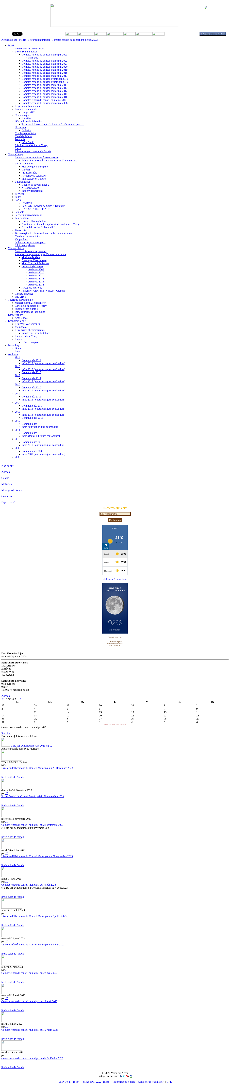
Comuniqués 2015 (31, 396)
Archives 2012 (36, 278)
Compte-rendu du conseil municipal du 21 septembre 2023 (32, 824)
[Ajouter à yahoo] (127, 1076)
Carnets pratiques (24, 293)
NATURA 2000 (30, 187)
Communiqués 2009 (32, 451)
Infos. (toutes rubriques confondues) (41, 435)
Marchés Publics (23, 136)
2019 (17, 357)
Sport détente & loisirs (26, 308)
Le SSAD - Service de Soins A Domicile (43, 205)
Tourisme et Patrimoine (20, 299)
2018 (17, 366)
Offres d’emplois (30, 342)
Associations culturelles (34, 175)
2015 (17, 393)
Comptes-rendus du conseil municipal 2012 (45, 90)
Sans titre (33, 57)
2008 (17, 457)
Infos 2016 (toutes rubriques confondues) (43, 390)
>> (20, 698)
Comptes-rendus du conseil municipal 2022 (45, 60)
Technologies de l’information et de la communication (43, 233)
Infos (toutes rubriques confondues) (40, 426)
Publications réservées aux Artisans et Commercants (49, 160)
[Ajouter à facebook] (121, 1076)
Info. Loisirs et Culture (34, 178)
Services (19, 193)
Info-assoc (20, 296)
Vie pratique (21, 239)
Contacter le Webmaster (150, 1081)
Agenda (5, 471)
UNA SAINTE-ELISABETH (38, 208)
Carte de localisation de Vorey (31, 305)
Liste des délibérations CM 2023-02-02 (31, 745)
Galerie (5, 478)
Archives (13, 354)
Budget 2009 (28, 112)
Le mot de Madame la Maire (30, 48)
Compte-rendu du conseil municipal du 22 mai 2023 (29, 972)
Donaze (19, 348)
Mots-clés (6, 484)
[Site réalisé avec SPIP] (4, 692)
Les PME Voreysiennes (27, 323)
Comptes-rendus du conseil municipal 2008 (45, 103)
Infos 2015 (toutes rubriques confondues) (43, 399)
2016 (17, 384)
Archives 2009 (36, 269)
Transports (20, 230)
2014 (17, 402)
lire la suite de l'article (12, 777)
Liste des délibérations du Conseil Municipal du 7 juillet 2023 (34, 916)
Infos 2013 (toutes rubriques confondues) (43, 414)
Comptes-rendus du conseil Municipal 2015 (45, 81)
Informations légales (124, 1081)
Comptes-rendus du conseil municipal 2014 (45, 84)
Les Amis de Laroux (32, 266)
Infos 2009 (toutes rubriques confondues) (43, 454)
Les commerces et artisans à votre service (36, 157)
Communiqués (22, 115)
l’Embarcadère (29, 172)
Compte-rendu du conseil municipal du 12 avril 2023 (29, 1001)
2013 (17, 411)
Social (18, 199)
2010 (17, 438)
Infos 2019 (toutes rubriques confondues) (43, 363)
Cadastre (26, 130)
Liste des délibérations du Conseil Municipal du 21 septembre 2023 (37, 856)
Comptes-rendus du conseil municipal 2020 (45, 66)
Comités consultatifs (25, 133)
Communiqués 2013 (32, 417)
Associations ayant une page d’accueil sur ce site (40, 254)
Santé (18, 196)
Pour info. (20, 139)
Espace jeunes (15, 314)
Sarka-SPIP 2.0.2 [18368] (96, 1081)
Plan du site (7, 465)
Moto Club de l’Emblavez (35, 263)
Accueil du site (9, 39)
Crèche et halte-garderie (34, 221)
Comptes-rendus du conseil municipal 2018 (45, 72)
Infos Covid (28, 142)
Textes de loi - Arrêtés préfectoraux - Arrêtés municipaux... (53, 124)
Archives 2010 (36, 272)
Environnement (23, 181)
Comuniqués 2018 (31, 372)
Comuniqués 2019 (31, 360)
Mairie (22, 39)
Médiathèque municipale (35, 166)
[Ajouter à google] (131, 1076)
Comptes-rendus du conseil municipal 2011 (44, 93)
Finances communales (26, 109)
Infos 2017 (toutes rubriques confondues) (43, 381)
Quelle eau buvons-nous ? (35, 184)
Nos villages (14, 345)
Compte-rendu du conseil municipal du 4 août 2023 (28, 884)
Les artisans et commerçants (29, 330)
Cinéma (26, 169)
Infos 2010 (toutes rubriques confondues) (43, 445)
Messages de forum (11, 490)
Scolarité (19, 212)
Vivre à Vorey (15, 154)
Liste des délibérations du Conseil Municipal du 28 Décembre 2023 (37, 768)
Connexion (7, 496)
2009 (17, 448)
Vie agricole (21, 327)
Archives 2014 (36, 284)
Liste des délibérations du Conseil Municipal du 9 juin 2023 (33, 944)
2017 (17, 375)
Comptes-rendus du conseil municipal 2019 (45, 69)
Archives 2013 (36, 281)
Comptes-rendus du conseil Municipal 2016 (45, 78)
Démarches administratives (29, 121)
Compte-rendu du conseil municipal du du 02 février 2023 (32, 1058)
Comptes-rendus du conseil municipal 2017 (45, 75)
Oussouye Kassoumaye (34, 260)
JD (6, 765)
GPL (169, 1081)
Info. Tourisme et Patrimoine (30, 311)
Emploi (19, 339)
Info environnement (32, 190)
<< (2, 698)
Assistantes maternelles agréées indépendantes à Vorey (50, 224)
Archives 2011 (36, 275)
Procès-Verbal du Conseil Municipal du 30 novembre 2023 (32, 796)
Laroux (19, 351)
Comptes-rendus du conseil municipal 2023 (75, 39)
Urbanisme (20, 127)
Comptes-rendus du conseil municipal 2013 (45, 87)
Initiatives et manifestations (36, 333)
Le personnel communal (27, 106)
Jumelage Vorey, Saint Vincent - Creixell (43, 290)
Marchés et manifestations (28, 236)
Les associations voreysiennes (30, 251)
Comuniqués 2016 (31, 387)
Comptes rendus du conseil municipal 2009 (44, 100)
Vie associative (16, 248)
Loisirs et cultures (24, 163)
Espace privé (8, 502)
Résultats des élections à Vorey (31, 145)
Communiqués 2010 (32, 442)
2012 (17, 420)
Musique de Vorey (31, 257)
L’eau (18, 148)
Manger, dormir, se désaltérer (30, 302)
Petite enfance (22, 218)
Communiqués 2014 (32, 405)
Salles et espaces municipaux (30, 242)
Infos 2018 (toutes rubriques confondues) (43, 369)
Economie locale (17, 320)
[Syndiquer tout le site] (1, 692)
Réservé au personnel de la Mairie (33, 151)
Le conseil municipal (39, 39)
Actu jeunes (21, 317)
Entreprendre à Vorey (26, 336)
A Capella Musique (32, 287)
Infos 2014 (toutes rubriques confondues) (43, 408)
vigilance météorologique (115, 579)
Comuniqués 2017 (31, 378)
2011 (17, 429)
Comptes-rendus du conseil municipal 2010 (45, 97)
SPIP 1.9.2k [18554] (69, 1081)
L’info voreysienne (25, 245)
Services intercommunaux (28, 215)
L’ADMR (27, 202)
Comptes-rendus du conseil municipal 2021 (45, 63)
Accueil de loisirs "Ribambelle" (38, 227)
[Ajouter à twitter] (124, 1076)
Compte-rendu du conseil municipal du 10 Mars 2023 (29, 1029)
